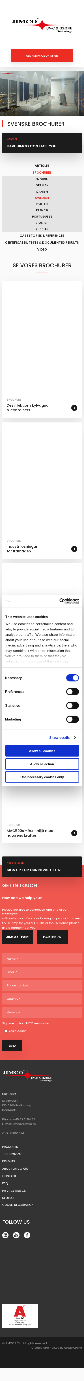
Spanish (42, 223)
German (42, 185)
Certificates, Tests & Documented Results (42, 242)
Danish (42, 191)
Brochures (42, 172)
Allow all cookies (42, 751)
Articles (42, 165)
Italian (42, 204)
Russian (42, 229)
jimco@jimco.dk (24, 1124)
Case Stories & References (42, 235)
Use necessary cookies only (42, 777)
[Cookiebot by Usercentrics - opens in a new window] (60, 601)
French (42, 210)
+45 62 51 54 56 (24, 1119)
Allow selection (42, 764)
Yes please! (17, 1031)
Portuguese (42, 216)
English (42, 179)
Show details (59, 737)
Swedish (42, 198)
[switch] (72, 691)
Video (42, 249)
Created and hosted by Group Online (56, 1348)
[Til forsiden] (42, 25)
